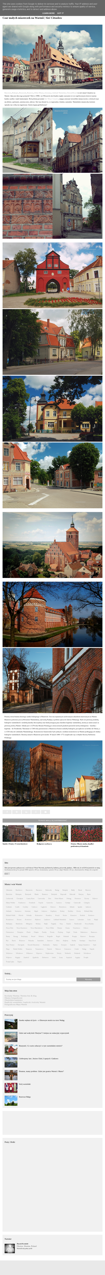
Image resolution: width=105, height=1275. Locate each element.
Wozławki (77, 953)
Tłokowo (58, 949)
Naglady (53, 924)
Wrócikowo (87, 953)
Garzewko (49, 903)
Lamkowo (47, 919)
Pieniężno (20, 932)
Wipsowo (39, 953)
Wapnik (92, 949)
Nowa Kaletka (89, 924)
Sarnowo (50, 941)
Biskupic (15, 93)
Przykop (60, 932)
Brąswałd (63, 894)
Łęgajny (77, 957)
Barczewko (29, 890)
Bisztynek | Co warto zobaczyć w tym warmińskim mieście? (40, 1046)
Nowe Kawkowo (22, 928)
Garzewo (59, 903)
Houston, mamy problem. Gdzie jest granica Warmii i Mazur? (41, 1071)
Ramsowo (94, 932)
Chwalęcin (20, 898)
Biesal (80, 890)
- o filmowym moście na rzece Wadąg (41, 1020)
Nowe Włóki (50, 928)
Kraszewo (73, 915)
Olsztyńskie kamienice (14, 1000)
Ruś (7, 941)
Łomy (61, 957)
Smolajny (82, 941)
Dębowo (95, 898)
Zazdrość (26, 957)
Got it (60, 13)
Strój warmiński (25, 1084)
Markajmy (9, 924)
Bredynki (54, 894)
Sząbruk (72, 945)
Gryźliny (25, 907)
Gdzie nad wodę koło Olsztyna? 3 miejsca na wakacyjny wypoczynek (44, 1033)
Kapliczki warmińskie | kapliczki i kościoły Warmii (25, 1002)
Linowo (71, 919)
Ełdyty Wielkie (10, 903)
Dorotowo (78, 898)
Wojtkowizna (49, 953)
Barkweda (48, 890)
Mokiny (38, 924)
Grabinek (9, 907)
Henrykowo (62, 907)
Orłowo (85, 928)
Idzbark (72, 907)
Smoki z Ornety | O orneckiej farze (15, 844)
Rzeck (14, 941)
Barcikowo (19, 890)
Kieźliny (70, 911)
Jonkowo (44, 911)
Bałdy (73, 890)
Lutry (89, 919)
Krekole (82, 915)
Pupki (68, 932)
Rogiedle (50, 936)
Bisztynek (22, 93)
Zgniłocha (36, 957)
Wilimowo (29, 953)
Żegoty (19, 962)
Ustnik (77, 949)
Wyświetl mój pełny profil (24, 1248)
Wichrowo (9, 953)
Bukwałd (72, 894)
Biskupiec (19, 894)
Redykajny (24, 936)
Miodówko (19, 924)
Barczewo (7, 93)
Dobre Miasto (39, 93)
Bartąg (57, 890)
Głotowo (53, 907)
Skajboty (65, 941)
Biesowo (88, 890)
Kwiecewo (28, 919)
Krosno (19, 919)
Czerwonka (41, 898)
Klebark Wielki (10, 915)
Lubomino (81, 919)
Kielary (62, 911)
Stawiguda (21, 945)
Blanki (37, 894)
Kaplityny (54, 911)
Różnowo (22, 941)
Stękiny (55, 945)
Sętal (94, 945)
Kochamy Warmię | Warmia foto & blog (20, 996)
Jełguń (36, 911)
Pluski (28, 932)
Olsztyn (59, 928)
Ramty (8, 936)
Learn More (48, 13)
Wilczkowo (19, 953)
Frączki (41, 903)
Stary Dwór (92, 941)
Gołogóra (87, 903)
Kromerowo (9, 919)
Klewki (21, 915)
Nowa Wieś (9, 928)
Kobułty (29, 915)
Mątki (46, 924)
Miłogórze (29, 924)
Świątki (86, 957)
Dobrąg (69, 898)
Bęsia (88, 894)
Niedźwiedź (77, 924)
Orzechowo (76, 928)
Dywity (86, 898)
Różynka (31, 941)
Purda (75, 932)
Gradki (17, 907)
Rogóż (58, 936)
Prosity (52, 932)
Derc (49, 898)
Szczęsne (64, 945)
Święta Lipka (10, 962)
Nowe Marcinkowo (37, 928)
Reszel (75, 93)
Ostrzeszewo (10, 932)
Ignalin (80, 907)
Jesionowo (18, 911)
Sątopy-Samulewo (84, 945)
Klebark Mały (88, 911)
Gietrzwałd (77, 903)
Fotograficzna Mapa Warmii (16, 1004)
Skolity (74, 941)
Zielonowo (45, 957)
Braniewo (30, 93)
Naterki (68, 924)
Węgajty (17, 957)
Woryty (59, 953)
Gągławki (44, 907)
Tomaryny (29, 949)
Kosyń (57, 915)
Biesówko (9, 894)
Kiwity (79, 911)
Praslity (44, 932)
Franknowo (21, 903)
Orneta (69, 93)
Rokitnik (66, 936)
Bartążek (65, 890)
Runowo (83, 936)
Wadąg (84, 949)
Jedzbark (8, 911)
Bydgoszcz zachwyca (44, 844)
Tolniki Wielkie (17, 949)
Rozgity (74, 936)
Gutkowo (34, 907)
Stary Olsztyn (10, 945)
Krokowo (91, 915)
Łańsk (54, 957)
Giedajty (67, 903)
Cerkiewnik (9, 898)
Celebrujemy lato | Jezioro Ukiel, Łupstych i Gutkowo (38, 1059)
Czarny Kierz (30, 898)
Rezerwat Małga (25, 1097)
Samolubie (40, 941)
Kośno (65, 915)
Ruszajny (92, 936)
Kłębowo (38, 919)
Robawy (41, 936)
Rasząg (15, 936)
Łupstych (69, 957)
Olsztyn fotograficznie (13, 998)
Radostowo (84, 932)
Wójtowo (9, 957)
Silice (57, 941)
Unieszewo (67, 949)
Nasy (61, 924)
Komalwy (49, 915)
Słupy (8, 949)
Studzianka (46, 945)
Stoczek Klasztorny (33, 945)
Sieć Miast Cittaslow (51, 99)
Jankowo (88, 907)
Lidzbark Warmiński (59, 93)
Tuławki (49, 949)
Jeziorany (48, 93)
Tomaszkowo (39, 949)
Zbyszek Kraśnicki (22, 1244)
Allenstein (9, 890)
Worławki (68, 953)
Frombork (32, 903)
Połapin (36, 932)
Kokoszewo (38, 915)
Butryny (81, 894)
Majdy (96, 919)
